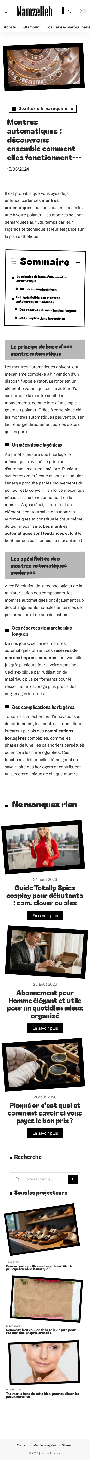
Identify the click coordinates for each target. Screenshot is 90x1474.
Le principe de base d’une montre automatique (41, 278)
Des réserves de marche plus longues (48, 310)
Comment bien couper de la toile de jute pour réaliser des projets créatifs (41, 1331)
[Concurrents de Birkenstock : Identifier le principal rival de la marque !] (42, 1229)
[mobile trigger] (9, 11)
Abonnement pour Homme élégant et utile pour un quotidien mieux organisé (45, 1003)
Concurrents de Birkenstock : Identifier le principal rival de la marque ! (39, 1267)
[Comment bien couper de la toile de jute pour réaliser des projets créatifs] (46, 1299)
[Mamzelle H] (34, 11)
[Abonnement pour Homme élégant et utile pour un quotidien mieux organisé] (46, 952)
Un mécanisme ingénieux (38, 289)
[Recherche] (70, 11)
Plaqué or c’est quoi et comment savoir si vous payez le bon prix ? (45, 1112)
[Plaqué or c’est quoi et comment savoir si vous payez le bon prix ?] (43, 1065)
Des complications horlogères (42, 318)
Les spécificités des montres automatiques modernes (38, 299)
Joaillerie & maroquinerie (46, 108)
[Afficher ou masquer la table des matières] (75, 263)
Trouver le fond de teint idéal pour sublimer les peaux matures (42, 1395)
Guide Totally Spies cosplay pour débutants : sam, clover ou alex (44, 894)
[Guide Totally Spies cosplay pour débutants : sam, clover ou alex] (43, 847)
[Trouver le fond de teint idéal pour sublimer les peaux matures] (44, 1362)
